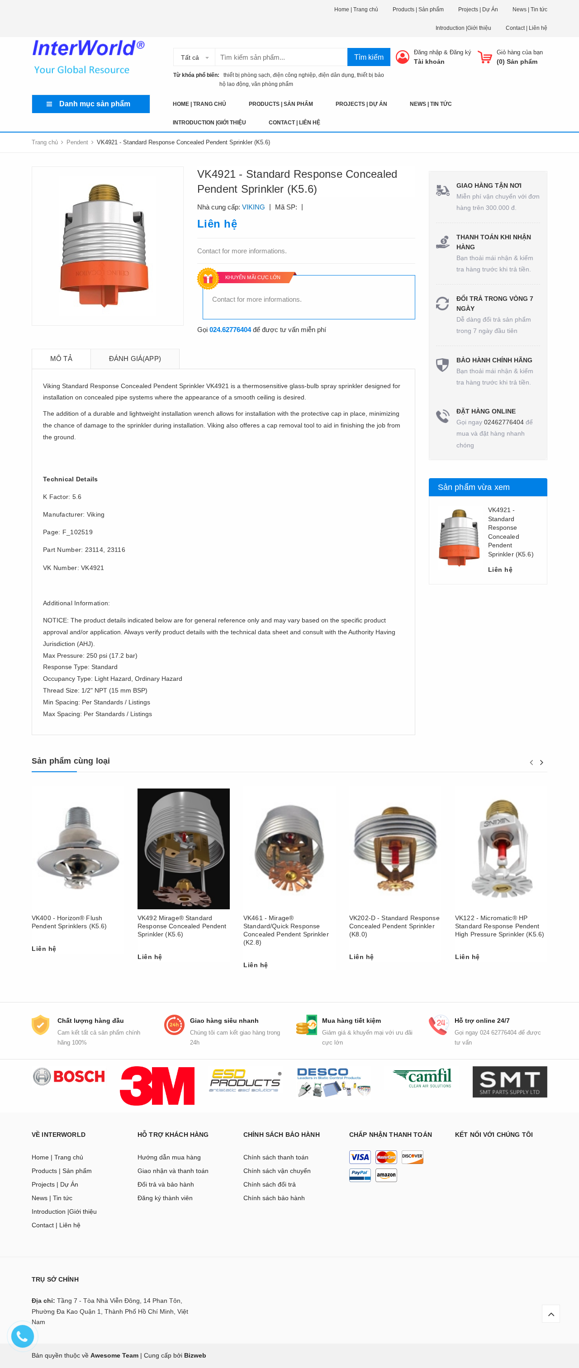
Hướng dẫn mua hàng (169, 1157)
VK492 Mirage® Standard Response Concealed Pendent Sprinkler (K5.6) (182, 926)
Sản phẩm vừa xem (474, 487)
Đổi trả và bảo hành (166, 1184)
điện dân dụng (336, 75)
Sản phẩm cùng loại (71, 760)
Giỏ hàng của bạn (520, 52)
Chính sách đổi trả (269, 1184)
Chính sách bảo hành (274, 1198)
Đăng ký (460, 52)
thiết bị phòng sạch (244, 75)
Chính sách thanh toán (275, 1157)
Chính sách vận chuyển (277, 1170)
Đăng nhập (428, 52)
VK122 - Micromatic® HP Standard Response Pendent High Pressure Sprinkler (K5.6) (499, 926)
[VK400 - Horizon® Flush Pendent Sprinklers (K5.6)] (78, 848)
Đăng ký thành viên (165, 1198)
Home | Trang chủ (356, 9)
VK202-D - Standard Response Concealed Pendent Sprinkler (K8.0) (394, 926)
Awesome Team (114, 1355)
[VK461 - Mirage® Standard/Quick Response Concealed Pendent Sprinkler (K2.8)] (289, 848)
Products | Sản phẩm (418, 9)
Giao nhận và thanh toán (173, 1170)
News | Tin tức (530, 9)
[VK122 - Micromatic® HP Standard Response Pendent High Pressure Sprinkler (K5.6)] (501, 848)
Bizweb (195, 1355)
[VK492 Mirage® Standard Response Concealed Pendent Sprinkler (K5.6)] (184, 848)
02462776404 (504, 422)
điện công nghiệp (294, 75)
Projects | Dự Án (478, 9)
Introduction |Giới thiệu (463, 28)
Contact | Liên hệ (526, 28)
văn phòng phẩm (272, 84)
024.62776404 (230, 329)
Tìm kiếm (369, 57)
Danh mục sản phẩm (94, 104)
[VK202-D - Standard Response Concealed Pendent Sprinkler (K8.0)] (395, 848)
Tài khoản (429, 61)
